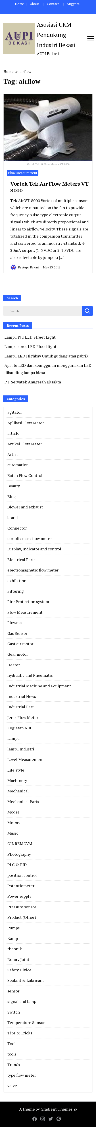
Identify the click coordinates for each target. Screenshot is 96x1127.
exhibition (16, 580)
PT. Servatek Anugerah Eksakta (32, 382)
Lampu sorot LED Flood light (30, 346)
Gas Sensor (17, 633)
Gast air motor (20, 643)
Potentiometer (20, 885)
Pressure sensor (21, 906)
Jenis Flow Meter (22, 717)
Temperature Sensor (26, 1022)
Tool (11, 1043)
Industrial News (21, 696)
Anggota (73, 4)
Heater (13, 664)
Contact (53, 4)
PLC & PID (17, 864)
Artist (12, 454)
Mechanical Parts (23, 801)
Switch (13, 1012)
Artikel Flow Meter (24, 443)
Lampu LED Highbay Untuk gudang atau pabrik (46, 356)
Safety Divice (19, 969)
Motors (13, 822)
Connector (17, 528)
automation (18, 464)
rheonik (14, 948)
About (34, 4)
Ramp (12, 938)
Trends (13, 1064)
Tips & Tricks (19, 1033)
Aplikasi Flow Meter (25, 422)
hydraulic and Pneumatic (30, 675)
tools (12, 1054)
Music (12, 833)
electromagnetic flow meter (32, 570)
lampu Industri (20, 749)
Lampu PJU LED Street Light (30, 337)
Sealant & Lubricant (25, 980)
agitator (14, 412)
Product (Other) (21, 917)
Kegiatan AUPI (20, 727)
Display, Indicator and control (34, 549)
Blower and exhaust (25, 507)
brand (12, 517)
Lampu (13, 738)
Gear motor (17, 654)
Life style (15, 770)
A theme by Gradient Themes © (48, 1109)
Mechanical (18, 791)
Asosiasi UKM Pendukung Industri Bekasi (56, 35)
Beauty (13, 485)
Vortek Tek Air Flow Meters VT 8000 (49, 187)
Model (13, 812)
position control (22, 875)
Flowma (14, 622)
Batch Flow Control (24, 475)
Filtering (15, 591)
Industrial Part (20, 706)
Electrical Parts (21, 559)
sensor (13, 991)
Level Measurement (25, 759)
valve (12, 1085)
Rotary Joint (18, 959)
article (13, 433)
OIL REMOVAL (20, 843)
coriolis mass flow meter (29, 538)
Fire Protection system (28, 601)
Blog (11, 496)
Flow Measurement (22, 173)
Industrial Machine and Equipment (39, 686)
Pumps (13, 928)
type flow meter (21, 1075)
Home (19, 4)
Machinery (17, 780)
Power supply (19, 896)
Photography (19, 854)
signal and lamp (21, 1001)
